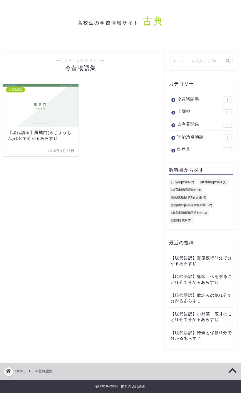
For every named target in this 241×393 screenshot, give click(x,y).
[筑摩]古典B (181, 220)
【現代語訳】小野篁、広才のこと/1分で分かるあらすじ (201, 317)
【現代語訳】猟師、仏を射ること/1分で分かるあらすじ (201, 279)
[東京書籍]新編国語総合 (189, 212)
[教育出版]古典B (213, 182)
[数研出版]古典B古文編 (188, 197)
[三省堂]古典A (182, 182)
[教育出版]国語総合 (186, 189)
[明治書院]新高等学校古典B (191, 205)
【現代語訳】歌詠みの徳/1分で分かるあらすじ (201, 298)
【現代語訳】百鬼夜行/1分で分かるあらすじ (201, 261)
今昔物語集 (202, 99)
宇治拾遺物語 (202, 137)
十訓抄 (202, 111)
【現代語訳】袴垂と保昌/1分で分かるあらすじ (201, 336)
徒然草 (202, 149)
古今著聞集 (202, 124)
